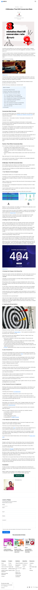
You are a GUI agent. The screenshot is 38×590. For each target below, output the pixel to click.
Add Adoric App (19, 475)
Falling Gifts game (18, 563)
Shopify (5, 547)
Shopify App (10, 566)
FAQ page (11, 448)
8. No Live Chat (9, 105)
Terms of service (4, 566)
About (2, 563)
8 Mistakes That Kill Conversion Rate (12, 92)
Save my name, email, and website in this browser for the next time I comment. (17, 529)
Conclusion (6, 107)
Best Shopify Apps (33, 566)
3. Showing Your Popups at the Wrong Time (15, 98)
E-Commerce (25, 563)
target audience (18, 332)
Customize (3, 587)
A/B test (5, 347)
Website (3, 515)
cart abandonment (17, 391)
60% (14, 427)
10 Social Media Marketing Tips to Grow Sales (28, 550)
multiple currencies (15, 417)
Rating (3, 504)
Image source (5, 268)
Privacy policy (4, 568)
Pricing (9, 563)
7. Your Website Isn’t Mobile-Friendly (14, 104)
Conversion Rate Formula (9, 89)
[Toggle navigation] (35, 1)
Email (3, 511)
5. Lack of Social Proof (11, 101)
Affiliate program (11, 568)
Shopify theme (13, 212)
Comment (4, 520)
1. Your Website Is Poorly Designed (13, 95)
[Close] (12, 583)
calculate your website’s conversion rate (24, 114)
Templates (32, 563)
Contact (3, 576)
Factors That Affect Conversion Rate (12, 91)
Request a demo (11, 570)
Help (30, 568)
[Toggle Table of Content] (24, 87)
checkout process (11, 405)
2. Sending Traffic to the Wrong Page (14, 96)
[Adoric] (4, 1)
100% (22, 353)
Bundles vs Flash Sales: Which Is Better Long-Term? (18, 550)
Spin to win (17, 570)
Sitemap (31, 570)
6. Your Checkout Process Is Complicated (15, 102)
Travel (24, 566)
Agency (24, 568)
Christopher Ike (18, 480)
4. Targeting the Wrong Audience (13, 99)
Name (3, 507)
